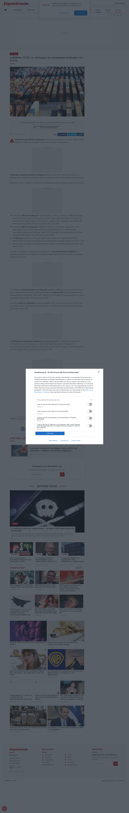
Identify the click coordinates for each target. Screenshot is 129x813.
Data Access (64, 440)
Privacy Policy (76, 440)
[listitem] (64, 400)
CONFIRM (50, 433)
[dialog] (64, 406)
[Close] (99, 372)
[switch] (89, 404)
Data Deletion (53, 440)
